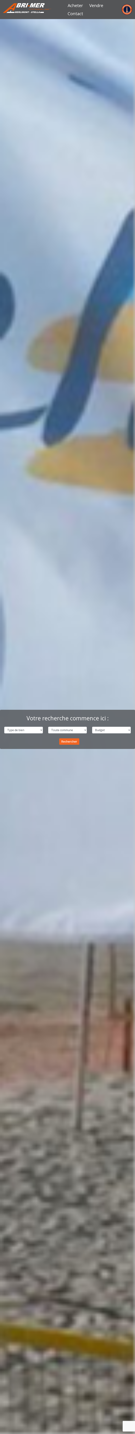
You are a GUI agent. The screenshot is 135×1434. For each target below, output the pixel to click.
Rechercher (69, 741)
